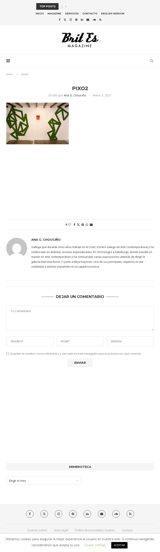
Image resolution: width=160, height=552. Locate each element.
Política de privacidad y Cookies (95, 530)
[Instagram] (71, 19)
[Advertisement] (80, 184)
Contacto (89, 13)
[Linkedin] (82, 19)
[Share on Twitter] (78, 225)
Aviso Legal (61, 530)
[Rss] (100, 19)
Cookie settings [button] (95, 545)
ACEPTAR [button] (119, 545)
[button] (62, 6)
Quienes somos (37, 530)
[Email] (87, 19)
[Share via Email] (91, 225)
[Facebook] (59, 19)
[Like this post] (69, 225)
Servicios (72, 13)
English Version (112, 13)
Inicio (40, 13)
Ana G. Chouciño (75, 95)
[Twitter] (65, 19)
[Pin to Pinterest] (82, 225)
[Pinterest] (76, 19)
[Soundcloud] (94, 19)
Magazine (54, 13)
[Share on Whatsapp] (87, 225)
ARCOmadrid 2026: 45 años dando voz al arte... (72, 6)
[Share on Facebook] (74, 225)
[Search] (152, 61)
